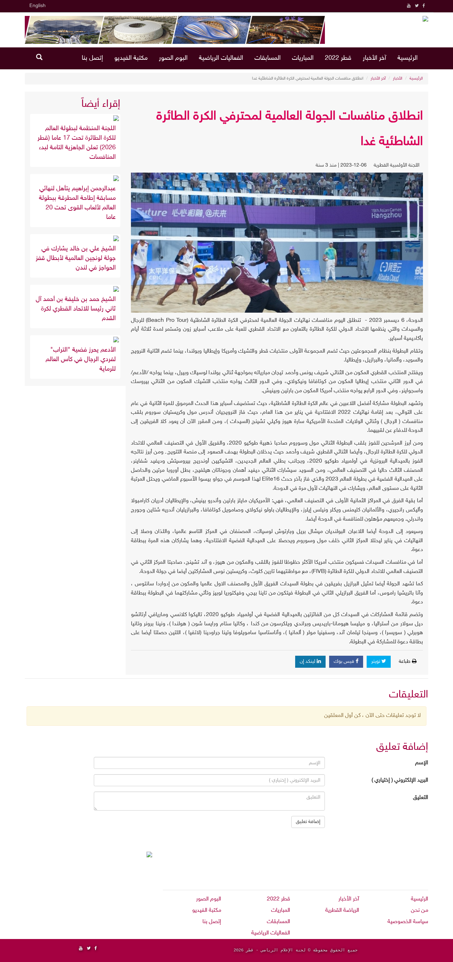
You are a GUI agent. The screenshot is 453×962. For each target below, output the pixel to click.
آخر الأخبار (374, 58)
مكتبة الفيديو (131, 58)
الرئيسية (407, 58)
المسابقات (267, 58)
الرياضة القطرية (342, 910)
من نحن (419, 910)
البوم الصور (173, 58)
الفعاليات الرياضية (221, 58)
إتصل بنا (92, 58)
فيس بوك (345, 662)
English (37, 6)
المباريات (303, 58)
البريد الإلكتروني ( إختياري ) (400, 780)
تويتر (376, 662)
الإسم (421, 763)
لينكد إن (308, 662)
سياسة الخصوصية (408, 921)
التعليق (420, 797)
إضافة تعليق (308, 822)
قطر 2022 (338, 58)
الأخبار (397, 78)
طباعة (405, 662)
